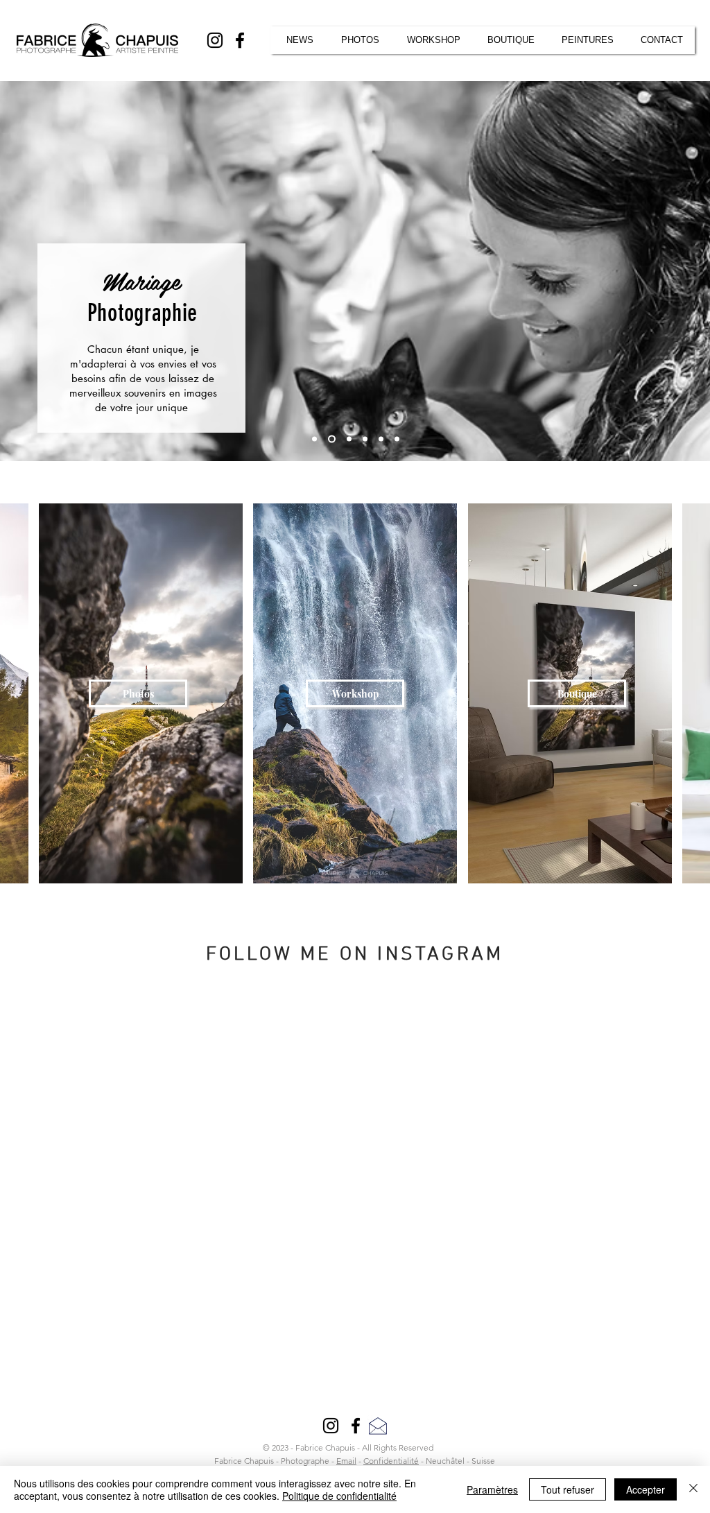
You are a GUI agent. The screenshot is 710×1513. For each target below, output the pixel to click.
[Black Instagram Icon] (215, 40)
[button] (662, 40)
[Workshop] (381, 439)
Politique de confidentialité (339, 1496)
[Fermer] (693, 1489)
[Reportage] (349, 439)
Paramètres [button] (492, 1489)
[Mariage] (332, 439)
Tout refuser (567, 1489)
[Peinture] (397, 439)
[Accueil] (314, 439)
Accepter (645, 1489)
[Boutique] (365, 439)
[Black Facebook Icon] (240, 40)
